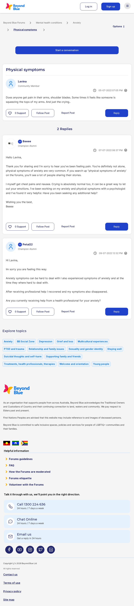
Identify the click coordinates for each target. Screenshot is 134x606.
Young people (101, 364)
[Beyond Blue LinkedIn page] (51, 551)
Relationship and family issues (46, 349)
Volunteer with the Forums (26, 484)
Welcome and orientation (74, 364)
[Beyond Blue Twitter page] (40, 551)
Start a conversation (67, 50)
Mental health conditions (49, 22)
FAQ (11, 465)
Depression (45, 341)
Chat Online (27, 519)
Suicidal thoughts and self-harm (23, 356)
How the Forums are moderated (29, 471)
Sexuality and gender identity (86, 349)
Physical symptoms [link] (25, 29)
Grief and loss (65, 341)
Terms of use (11, 582)
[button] (10, 113)
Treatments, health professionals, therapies (29, 364)
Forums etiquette (20, 478)
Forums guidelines (21, 459)
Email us (24, 534)
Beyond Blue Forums (19, 6)
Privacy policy (12, 591)
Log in (88, 6)
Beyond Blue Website (23, 389)
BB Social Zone (25, 341)
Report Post (68, 112)
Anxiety (77, 22)
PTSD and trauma (14, 349)
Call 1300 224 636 (31, 504)
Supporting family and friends (63, 356)
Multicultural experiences (93, 341)
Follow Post (43, 113)
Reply (117, 113)
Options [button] (117, 26)
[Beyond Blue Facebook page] (9, 551)
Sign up (110, 6)
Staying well (114, 349)
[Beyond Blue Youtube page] (19, 551)
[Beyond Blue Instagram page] (30, 551)
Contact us (10, 574)
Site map (8, 599)
